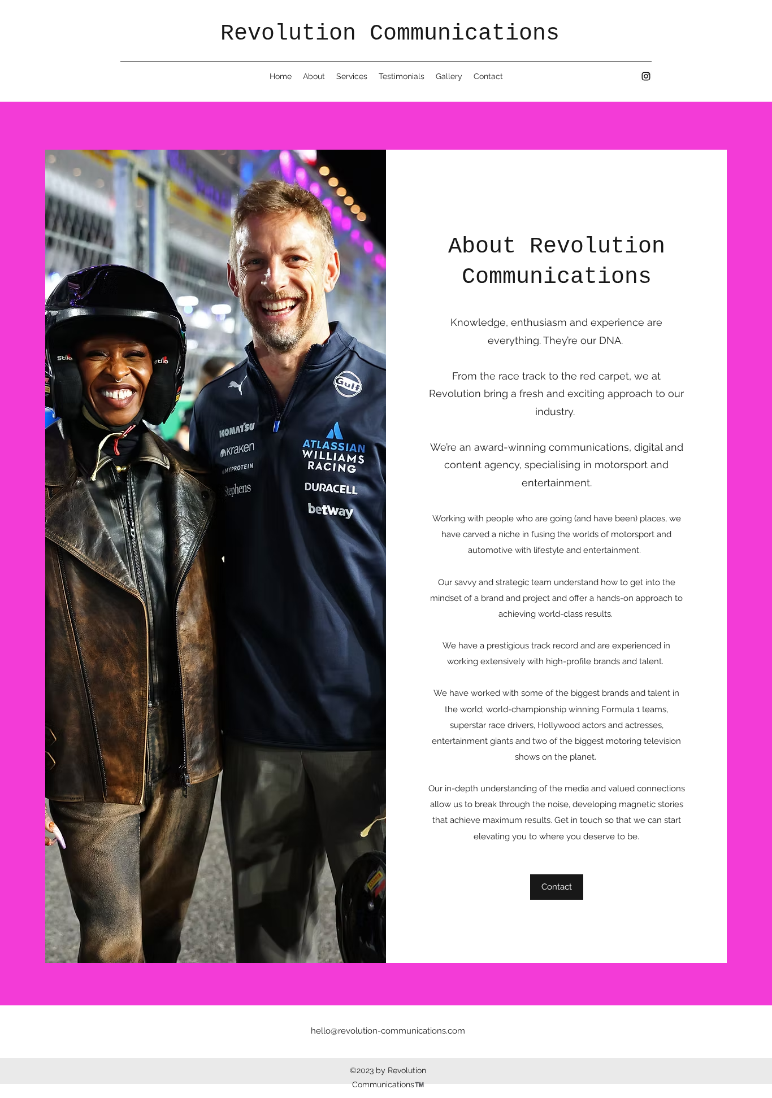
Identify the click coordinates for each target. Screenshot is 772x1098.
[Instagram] (646, 76)
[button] (556, 887)
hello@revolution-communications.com (388, 1031)
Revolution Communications (390, 33)
